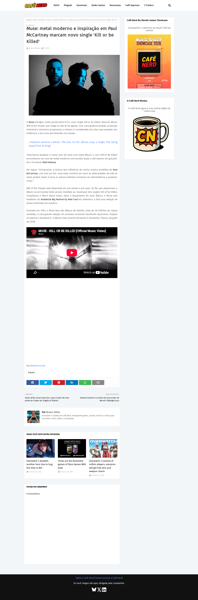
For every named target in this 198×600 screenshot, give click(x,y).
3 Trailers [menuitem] (149, 5)
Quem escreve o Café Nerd (109, 578)
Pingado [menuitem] (68, 5)
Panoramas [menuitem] (115, 5)
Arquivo (42, 20)
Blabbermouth (37, 365)
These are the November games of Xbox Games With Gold (72, 464)
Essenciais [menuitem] (82, 5)
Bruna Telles (34, 48)
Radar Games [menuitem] (98, 5)
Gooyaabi (67, 595)
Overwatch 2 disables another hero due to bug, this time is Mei (39, 464)
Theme (45, 595)
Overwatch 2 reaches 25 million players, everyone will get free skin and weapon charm (102, 466)
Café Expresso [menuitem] (132, 5)
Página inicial (32, 20)
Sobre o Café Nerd (85, 578)
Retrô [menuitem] (56, 5)
